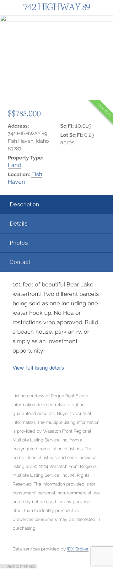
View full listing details (38, 368)
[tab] (56, 204)
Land (14, 165)
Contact (20, 262)
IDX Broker (78, 548)
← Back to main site (18, 566)
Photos (19, 242)
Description (24, 204)
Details (19, 223)
